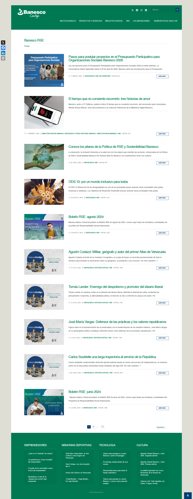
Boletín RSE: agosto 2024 (86, 217)
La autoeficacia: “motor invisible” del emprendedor (40, 461)
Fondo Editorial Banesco (85, 133)
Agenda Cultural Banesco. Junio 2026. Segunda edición (152, 455)
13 (102, 426)
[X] (132, 10)
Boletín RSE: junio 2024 (85, 392)
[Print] (3, 58)
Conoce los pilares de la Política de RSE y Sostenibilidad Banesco (113, 147)
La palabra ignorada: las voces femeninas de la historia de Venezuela (151, 473)
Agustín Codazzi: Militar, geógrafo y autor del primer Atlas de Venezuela (117, 252)
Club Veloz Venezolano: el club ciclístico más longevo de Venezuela (77, 456)
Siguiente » (161, 427)
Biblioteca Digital (114, 21)
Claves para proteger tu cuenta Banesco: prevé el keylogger (114, 455)
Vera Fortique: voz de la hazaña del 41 (77, 465)
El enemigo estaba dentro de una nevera (115, 463)
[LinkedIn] (146, 10)
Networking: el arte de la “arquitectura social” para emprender (37, 479)
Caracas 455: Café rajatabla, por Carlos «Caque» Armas (152, 482)
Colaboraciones (141, 21)
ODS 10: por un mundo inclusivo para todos (98, 182)
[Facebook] (137, 10)
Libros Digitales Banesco (107, 133)
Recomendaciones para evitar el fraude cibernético (115, 472)
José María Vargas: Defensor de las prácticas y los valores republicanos (117, 322)
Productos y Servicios (90, 21)
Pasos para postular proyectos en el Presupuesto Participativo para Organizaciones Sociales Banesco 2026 (114, 58)
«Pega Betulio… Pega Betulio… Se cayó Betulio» (78, 480)
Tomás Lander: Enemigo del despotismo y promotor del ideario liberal (116, 287)
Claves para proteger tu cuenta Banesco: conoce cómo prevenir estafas (115, 481)
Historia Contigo (101, 268)
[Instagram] (141, 10)
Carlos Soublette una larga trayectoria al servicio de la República (112, 357)
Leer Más (162, 76)
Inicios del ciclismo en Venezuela (78, 473)
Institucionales (68, 21)
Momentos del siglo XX (165, 21)
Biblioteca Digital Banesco (53, 133)
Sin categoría (104, 76)
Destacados (90, 76)
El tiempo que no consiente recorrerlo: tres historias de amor (109, 99)
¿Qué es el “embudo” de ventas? (40, 453)
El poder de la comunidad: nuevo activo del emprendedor (40, 469)
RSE (128, 21)
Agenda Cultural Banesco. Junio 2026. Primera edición (152, 463)
